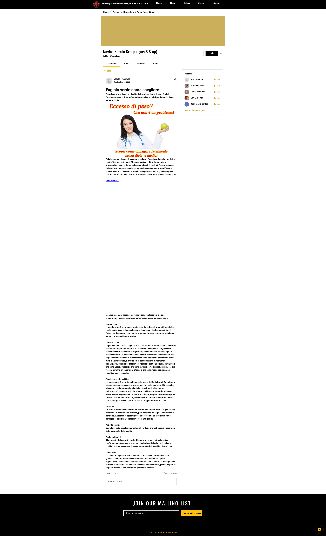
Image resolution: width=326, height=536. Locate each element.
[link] (112, 63)
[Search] (199, 53)
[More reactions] (116, 473)
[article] (141, 282)
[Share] (175, 79)
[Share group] (221, 53)
